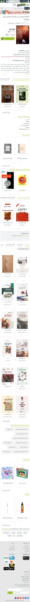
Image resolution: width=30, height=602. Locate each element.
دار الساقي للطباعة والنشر (21, 434)
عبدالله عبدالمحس (22, 360)
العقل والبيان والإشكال (22, 104)
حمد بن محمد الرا (22, 304)
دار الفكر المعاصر (12, 447)
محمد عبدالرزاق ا (22, 388)
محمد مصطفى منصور (7, 417)
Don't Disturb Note (7, 159)
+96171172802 (25, 578)
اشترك (10, 593)
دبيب (8, 358)
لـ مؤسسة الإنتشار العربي (23, 249)
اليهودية (13, 533)
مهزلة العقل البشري (22, 223)
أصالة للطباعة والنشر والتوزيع (21, 452)
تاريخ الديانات (6, 533)
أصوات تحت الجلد (7, 274)
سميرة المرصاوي (22, 417)
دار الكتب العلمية (7, 443)
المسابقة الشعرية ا (7, 386)
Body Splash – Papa (22, 518)
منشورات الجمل (6, 452)
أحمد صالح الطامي (7, 332)
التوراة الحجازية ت (7, 414)
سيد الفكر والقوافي (22, 358)
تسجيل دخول (25, 1)
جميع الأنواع (16, 55)
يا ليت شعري (22, 302)
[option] (22, 95)
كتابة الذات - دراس (7, 302)
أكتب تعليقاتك (25, 236)
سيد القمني (26, 22)
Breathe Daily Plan (22, 159)
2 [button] (17, 110)
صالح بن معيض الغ (7, 304)
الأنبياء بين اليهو (22, 414)
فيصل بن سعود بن (21, 276)
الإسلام (25, 533)
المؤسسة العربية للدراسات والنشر (20, 438)
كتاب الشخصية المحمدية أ (8, 223)
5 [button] (10, 110)
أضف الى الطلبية (9, 39)
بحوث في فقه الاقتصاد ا (7, 104)
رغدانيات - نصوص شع (22, 330)
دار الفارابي (9, 429)
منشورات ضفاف (23, 447)
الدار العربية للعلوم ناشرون (21, 429)
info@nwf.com (25, 580)
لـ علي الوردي (22, 225)
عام (14, 536)
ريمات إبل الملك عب (22, 274)
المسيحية (19, 533)
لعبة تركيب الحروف (22, 483)
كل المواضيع (7, 529)
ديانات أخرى (19, 536)
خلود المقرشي (7, 276)
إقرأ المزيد (27, 74)
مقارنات (9, 536)
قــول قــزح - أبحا (8, 330)
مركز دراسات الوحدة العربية (21, 443)
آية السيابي (7, 360)
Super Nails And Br (8, 483)
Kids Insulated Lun (8, 518)
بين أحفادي (22, 386)
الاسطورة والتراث (22, 190)
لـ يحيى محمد (22, 106)
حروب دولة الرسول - (8, 190)
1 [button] (19, 110)
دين (2, 529)
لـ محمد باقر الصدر (7, 106)
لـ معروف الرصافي (7, 225)
